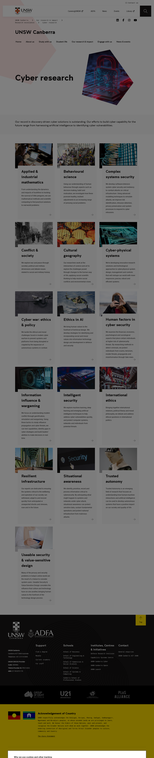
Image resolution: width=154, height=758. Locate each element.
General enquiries (126, 652)
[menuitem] (75, 11)
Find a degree (41, 652)
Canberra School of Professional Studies (72, 679)
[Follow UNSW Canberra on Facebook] (123, 20)
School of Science (71, 668)
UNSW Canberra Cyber (99, 661)
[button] (141, 620)
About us (30, 42)
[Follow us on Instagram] (129, 20)
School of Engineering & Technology (73, 657)
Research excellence (24, 22)
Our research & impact (47, 20)
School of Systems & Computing (71, 673)
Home (18, 42)
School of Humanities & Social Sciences (73, 663)
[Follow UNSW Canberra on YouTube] (135, 20)
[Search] (145, 11)
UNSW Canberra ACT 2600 (128, 656)
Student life (61, 42)
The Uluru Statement (46, 736)
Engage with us (105, 42)
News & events (123, 42)
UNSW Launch (96, 669)
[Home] (23, 11)
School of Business (71, 652)
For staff (40, 663)
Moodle (38, 656)
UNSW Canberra (21, 20)
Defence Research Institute (102, 653)
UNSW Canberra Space (99, 665)
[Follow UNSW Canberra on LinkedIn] (117, 20)
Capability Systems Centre (102, 657)
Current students (43, 660)
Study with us (45, 42)
